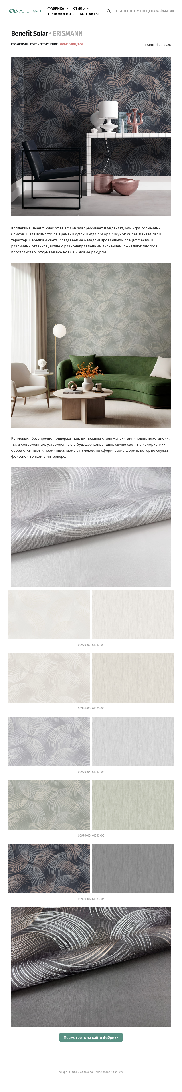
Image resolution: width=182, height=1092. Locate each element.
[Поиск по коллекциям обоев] (109, 11)
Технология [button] (59, 14)
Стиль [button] (79, 8)
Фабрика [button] (55, 8)
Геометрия (19, 44)
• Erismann (66, 34)
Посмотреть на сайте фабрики (91, 1037)
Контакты (89, 14)
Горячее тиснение (44, 44)
